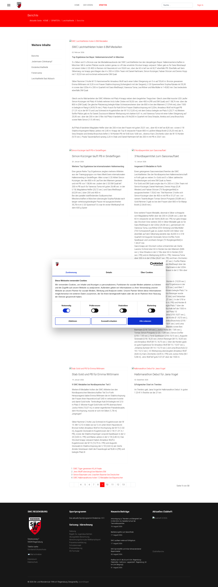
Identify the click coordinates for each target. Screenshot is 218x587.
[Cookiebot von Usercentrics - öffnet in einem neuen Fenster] (152, 264)
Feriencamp (37, 73)
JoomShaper (83, 582)
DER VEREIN (88, 5)
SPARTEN (103, 5)
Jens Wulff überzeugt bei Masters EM (89, 471)
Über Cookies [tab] (147, 272)
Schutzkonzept (75, 545)
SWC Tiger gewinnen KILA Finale (87, 468)
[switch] (94, 311)
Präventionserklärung (77, 543)
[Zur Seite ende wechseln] (133, 484)
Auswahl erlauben (109, 321)
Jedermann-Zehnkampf (42, 61)
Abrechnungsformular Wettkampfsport (84, 540)
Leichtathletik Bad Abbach (43, 78)
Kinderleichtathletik (40, 67)
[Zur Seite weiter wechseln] (128, 484)
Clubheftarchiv (158, 551)
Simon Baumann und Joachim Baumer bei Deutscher (96, 474)
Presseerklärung (75, 548)
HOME (76, 5)
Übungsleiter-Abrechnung (79, 537)
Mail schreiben (36, 554)
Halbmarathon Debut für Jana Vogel (156, 374)
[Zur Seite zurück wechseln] (76, 484)
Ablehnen (73, 321)
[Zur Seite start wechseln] (71, 484)
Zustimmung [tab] (71, 272)
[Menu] (8, 5)
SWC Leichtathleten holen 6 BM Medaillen (97, 47)
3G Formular (74, 551)
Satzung (72, 531)
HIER (102, 518)
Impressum (32, 559)
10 (107, 484)
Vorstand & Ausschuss (37, 549)
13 (123, 484)
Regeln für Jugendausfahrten (80, 534)
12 (118, 484)
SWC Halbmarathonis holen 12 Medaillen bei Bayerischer (98, 477)
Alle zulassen (145, 321)
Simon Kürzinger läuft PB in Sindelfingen (96, 156)
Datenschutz (33, 562)
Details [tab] (109, 272)
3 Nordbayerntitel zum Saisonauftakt (156, 156)
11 (112, 484)
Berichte (35, 56)
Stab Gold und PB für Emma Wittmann (95, 374)
